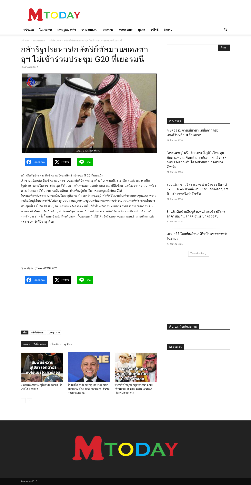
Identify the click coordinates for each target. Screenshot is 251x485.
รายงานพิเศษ (89, 30)
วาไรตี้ (154, 30)
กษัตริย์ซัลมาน (37, 332)
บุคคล (141, 30)
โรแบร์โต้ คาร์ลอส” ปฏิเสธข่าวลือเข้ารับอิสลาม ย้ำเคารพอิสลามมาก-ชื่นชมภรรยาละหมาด (89, 389)
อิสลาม (168, 30)
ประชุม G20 (54, 332)
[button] (225, 30)
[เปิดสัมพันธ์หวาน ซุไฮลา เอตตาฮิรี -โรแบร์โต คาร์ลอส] (42, 367)
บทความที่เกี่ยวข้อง (34, 344)
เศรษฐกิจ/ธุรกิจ (66, 30)
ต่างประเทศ (125, 30)
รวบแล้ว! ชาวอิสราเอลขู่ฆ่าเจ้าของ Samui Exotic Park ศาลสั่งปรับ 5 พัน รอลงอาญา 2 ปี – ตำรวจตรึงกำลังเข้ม (197, 189)
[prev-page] (23, 400)
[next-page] (29, 400)
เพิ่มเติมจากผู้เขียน (61, 344)
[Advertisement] (158, 14)
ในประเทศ (45, 30)
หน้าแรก (29, 30)
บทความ (108, 30)
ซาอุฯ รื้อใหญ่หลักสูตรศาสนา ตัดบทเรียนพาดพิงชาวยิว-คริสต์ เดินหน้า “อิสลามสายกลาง (134, 389)
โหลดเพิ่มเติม (197, 253)
